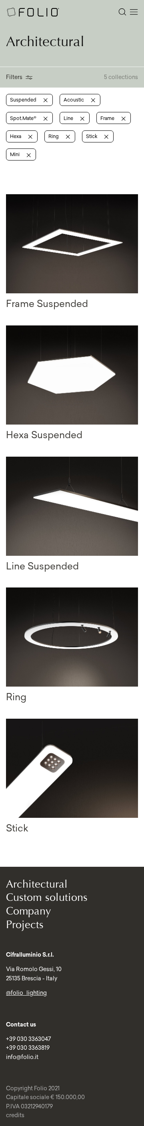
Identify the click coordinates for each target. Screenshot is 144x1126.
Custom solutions (47, 897)
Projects (25, 924)
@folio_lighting (26, 993)
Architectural (37, 884)
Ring (54, 136)
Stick (92, 136)
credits (15, 1115)
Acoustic (74, 99)
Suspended (24, 99)
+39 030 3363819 (28, 1048)
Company (28, 911)
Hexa (16, 136)
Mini (15, 154)
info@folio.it (22, 1057)
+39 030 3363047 (28, 1039)
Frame (108, 118)
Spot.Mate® (24, 118)
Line (69, 118)
